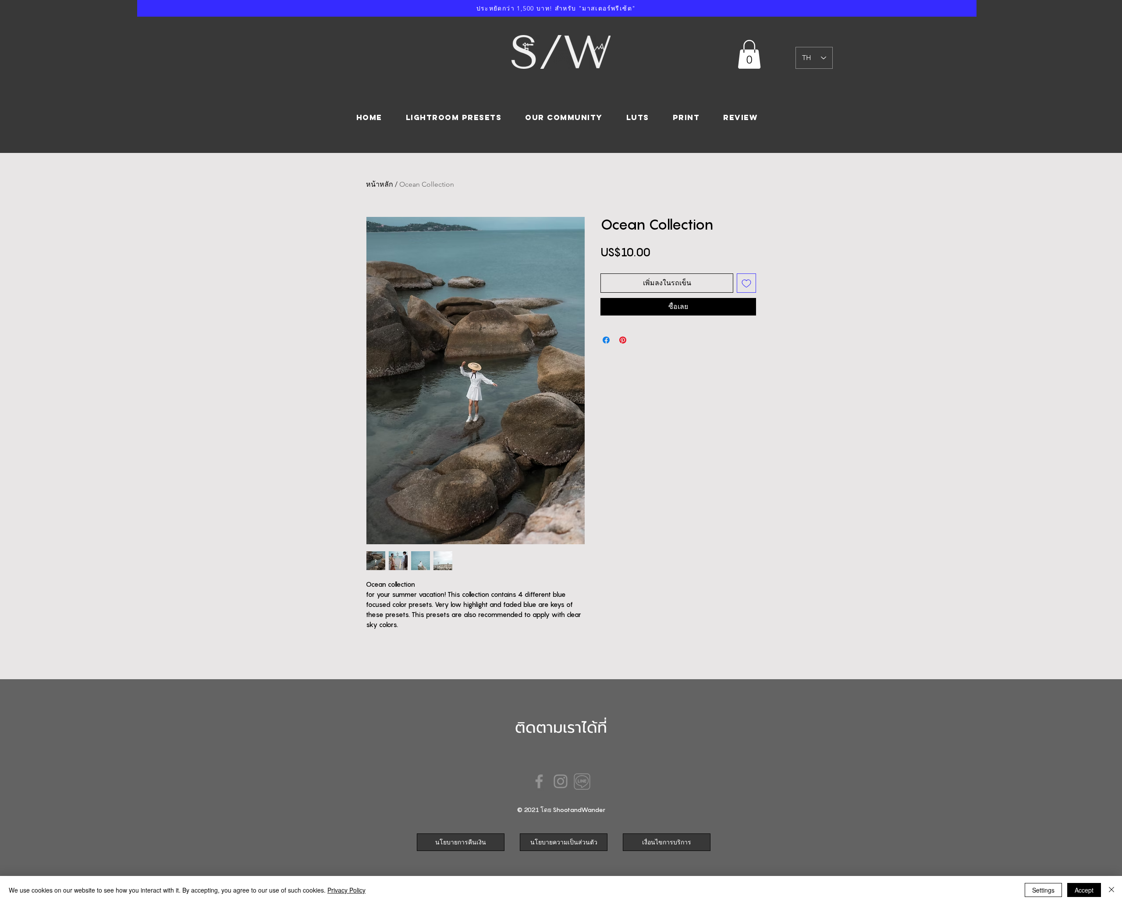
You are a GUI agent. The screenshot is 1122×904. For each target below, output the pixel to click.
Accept (1084, 890)
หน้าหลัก (379, 184)
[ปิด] (1111, 890)
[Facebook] (539, 781)
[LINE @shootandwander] (582, 781)
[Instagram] (560, 781)
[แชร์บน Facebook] (606, 340)
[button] (749, 54)
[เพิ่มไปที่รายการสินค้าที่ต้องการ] (746, 283)
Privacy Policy (346, 890)
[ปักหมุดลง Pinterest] (623, 340)
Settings (1043, 890)
